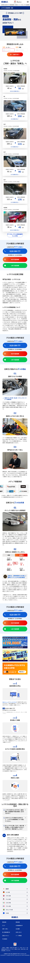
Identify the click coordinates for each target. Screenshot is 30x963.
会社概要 (18, 929)
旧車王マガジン (5, 935)
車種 (20, 47)
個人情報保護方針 (6, 932)
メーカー (8, 47)
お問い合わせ (19, 932)
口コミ (3, 925)
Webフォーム (5, 702)
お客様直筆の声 (19, 925)
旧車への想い (5, 929)
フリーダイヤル (12, 702)
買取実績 (18, 922)
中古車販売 (4, 939)
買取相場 (4, 922)
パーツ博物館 (19, 935)
